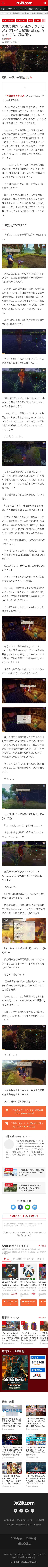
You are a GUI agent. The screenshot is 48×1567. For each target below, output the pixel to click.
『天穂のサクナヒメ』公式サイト (24, 1216)
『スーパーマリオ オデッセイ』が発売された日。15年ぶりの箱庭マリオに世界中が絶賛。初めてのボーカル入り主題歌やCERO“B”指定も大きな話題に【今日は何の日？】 (11, 1337)
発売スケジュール (35, 8)
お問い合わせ (9, 1519)
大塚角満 (7, 38)
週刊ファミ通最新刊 (13, 1351)
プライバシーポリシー (25, 1519)
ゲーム (6, 1258)
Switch (9, 8)
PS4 (30, 20)
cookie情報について (24, 1524)
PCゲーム (22, 8)
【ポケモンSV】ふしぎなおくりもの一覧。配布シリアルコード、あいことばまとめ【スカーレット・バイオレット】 (35, 1479)
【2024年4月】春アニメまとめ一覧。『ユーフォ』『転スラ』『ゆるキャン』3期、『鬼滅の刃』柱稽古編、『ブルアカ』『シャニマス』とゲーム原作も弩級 (12, 1479)
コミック (41, 1258)
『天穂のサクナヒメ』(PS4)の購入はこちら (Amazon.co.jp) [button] (26, 1111)
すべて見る (42, 1246)
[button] (38, 1363)
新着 (3, 8)
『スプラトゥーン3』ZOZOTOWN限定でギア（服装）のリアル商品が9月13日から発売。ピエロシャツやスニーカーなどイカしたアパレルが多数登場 (29, 1337)
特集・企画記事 (37, 13)
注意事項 (10, 1524)
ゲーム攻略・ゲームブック (23, 1258)
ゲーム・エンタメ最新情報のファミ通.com (15, 13)
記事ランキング (10, 1317)
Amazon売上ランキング (15, 1245)
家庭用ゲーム (21, 20)
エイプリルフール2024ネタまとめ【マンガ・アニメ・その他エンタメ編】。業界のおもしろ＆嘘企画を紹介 (35, 1422)
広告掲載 (37, 1524)
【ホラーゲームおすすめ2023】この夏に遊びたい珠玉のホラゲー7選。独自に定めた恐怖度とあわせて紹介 (12, 1451)
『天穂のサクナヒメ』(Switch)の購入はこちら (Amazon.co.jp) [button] (26, 1125)
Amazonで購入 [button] (11, 1302)
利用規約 (40, 1519)
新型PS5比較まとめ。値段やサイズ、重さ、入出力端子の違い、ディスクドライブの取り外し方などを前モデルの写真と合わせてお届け (11, 1422)
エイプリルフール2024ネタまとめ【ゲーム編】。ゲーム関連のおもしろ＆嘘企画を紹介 (35, 1451)
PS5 (15, 8)
